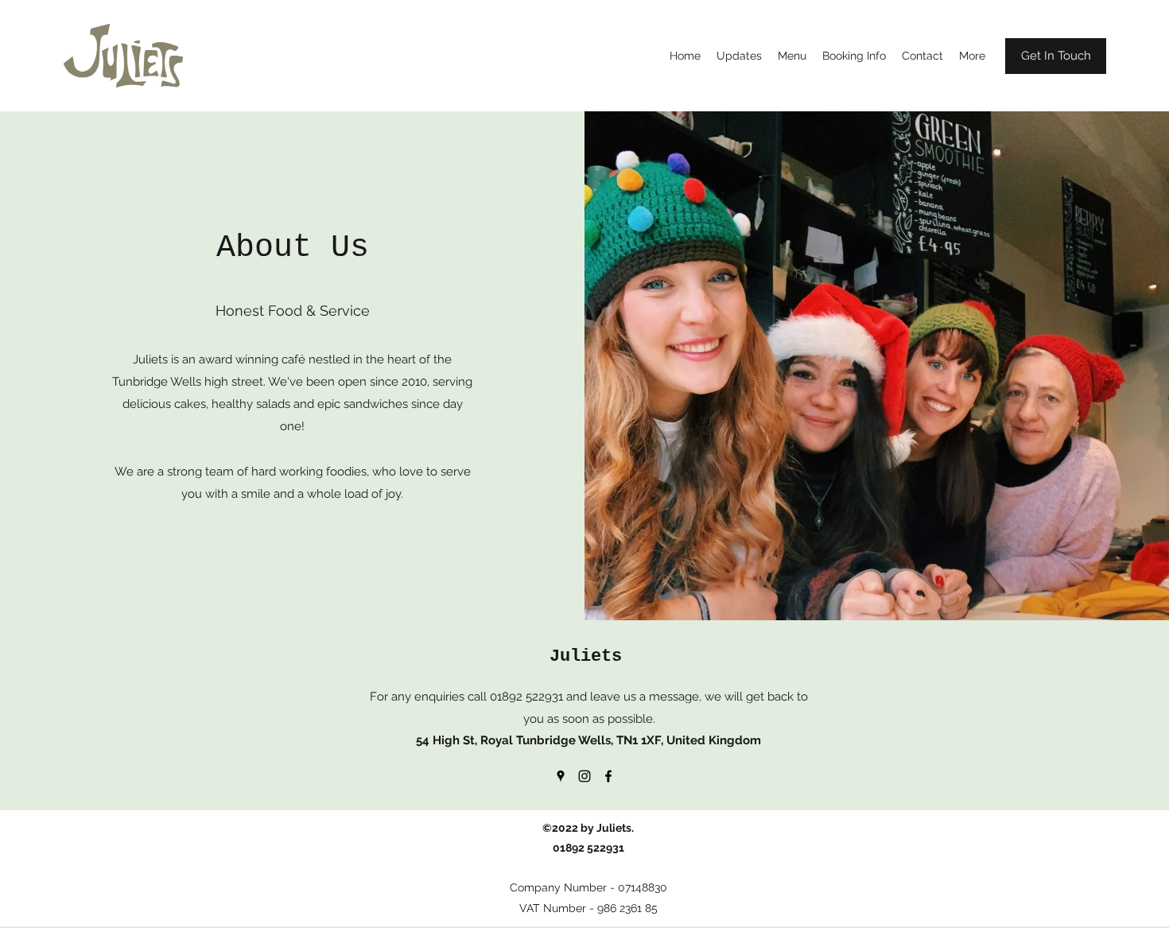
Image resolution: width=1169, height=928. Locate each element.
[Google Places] (561, 776)
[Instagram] (584, 776)
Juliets (586, 656)
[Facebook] (608, 776)
